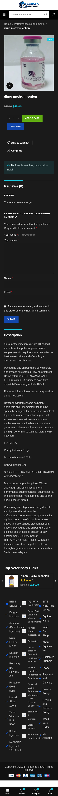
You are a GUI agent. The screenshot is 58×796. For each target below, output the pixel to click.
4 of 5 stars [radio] (31, 235)
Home (8, 24)
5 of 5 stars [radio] (33, 235)
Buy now (16, 126)
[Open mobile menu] (4, 14)
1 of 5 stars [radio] (22, 235)
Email (8, 292)
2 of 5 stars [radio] (25, 235)
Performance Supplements (29, 24)
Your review (11, 240)
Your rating (11, 235)
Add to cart (32, 118)
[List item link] (29, 603)
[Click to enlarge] (9, 85)
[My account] (54, 14)
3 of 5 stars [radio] (28, 235)
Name (8, 278)
